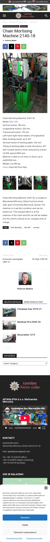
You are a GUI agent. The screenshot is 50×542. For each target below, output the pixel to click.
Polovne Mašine (11, 40)
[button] (46, 487)
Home (5, 22)
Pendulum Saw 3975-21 (29, 309)
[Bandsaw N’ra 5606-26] (9, 325)
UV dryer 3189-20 (39, 259)
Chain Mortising (15, 227)
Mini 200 (14, 121)
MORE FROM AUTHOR (33, 302)
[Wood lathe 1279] (9, 338)
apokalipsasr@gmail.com (19, 451)
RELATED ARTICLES (12, 302)
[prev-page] (4, 347)
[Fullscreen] (44, 428)
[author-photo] (25, 285)
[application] (25, 418)
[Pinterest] (17, 46)
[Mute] (39, 428)
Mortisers (33, 22)
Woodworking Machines (18, 22)
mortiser (36, 227)
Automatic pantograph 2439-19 (13, 260)
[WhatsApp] (23, 46)
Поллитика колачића (14, 538)
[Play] (6, 428)
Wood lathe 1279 (26, 334)
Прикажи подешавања (25, 532)
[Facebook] (5, 46)
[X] (11, 46)
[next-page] (8, 347)
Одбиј (25, 525)
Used (5, 167)
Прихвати (25, 517)
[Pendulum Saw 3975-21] (9, 312)
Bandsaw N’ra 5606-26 (29, 322)
